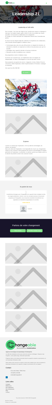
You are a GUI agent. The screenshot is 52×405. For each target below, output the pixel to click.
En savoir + (26, 72)
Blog (7, 390)
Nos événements (10, 389)
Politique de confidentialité (10, 402)
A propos (8, 384)
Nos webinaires (9, 387)
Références (9, 386)
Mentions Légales (9, 400)
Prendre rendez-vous (34, 230)
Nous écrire (17, 230)
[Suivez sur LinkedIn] (7, 377)
